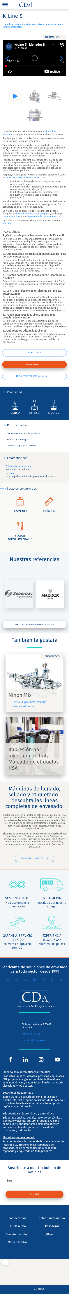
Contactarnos (33, 364)
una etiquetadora (11, 216)
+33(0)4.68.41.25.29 (31, 1033)
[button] (7, 58)
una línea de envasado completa (32, 213)
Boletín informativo (52, 1218)
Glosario (51, 1234)
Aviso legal (52, 1226)
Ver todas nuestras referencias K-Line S (34, 624)
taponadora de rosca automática (43, 216)
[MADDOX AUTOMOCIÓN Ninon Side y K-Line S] (50, 594)
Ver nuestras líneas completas (34, 858)
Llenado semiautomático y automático (27, 1072)
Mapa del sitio (17, 1242)
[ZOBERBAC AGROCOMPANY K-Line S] (19, 594)
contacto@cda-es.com (34, 1040)
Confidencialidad (17, 1234)
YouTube (7, 223)
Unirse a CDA (17, 1226)
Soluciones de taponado (18, 1092)
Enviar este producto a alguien (31, 376)
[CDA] (25, 4)
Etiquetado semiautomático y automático (28, 1113)
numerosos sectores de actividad (22, 177)
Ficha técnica (34, 352)
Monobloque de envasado (19, 1137)
